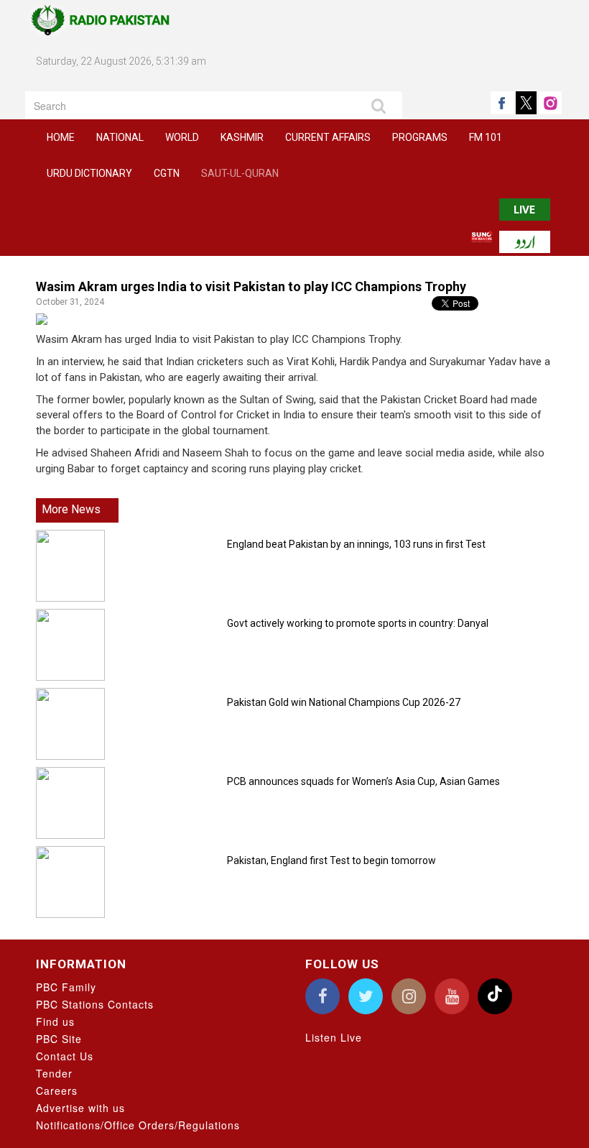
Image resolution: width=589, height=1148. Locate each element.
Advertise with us (80, 1108)
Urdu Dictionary (89, 173)
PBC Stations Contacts (95, 1004)
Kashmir (242, 137)
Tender (54, 1073)
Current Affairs (328, 137)
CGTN (167, 173)
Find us (55, 1021)
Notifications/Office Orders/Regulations (138, 1125)
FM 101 (485, 137)
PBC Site (59, 1039)
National (120, 137)
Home (61, 137)
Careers (57, 1090)
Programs (419, 137)
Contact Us (64, 1056)
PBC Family (66, 987)
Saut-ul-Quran (240, 173)
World (182, 137)
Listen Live (333, 1037)
